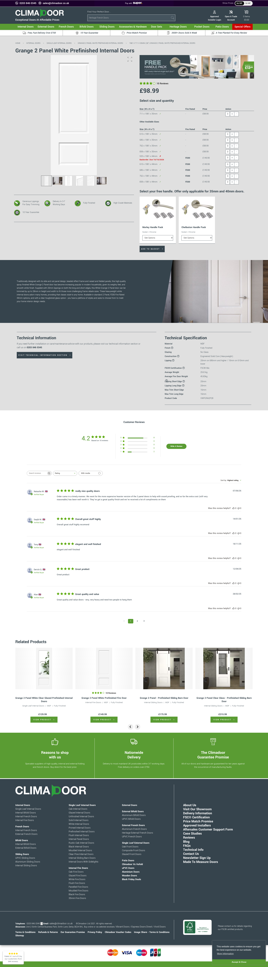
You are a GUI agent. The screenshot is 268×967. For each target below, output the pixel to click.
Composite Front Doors (133, 850)
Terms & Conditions (25, 932)
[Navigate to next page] (144, 621)
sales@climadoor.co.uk (56, 3)
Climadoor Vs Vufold (132, 864)
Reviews (189, 837)
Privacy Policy (95, 932)
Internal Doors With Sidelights (83, 861)
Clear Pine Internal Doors (81, 854)
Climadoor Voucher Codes (118, 932)
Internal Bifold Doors (25, 812)
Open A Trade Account (231, 18)
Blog (186, 841)
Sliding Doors (22, 854)
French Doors (22, 826)
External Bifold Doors (25, 848)
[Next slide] (137, 727)
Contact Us (191, 854)
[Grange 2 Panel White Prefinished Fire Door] (104, 668)
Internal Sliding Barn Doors (82, 858)
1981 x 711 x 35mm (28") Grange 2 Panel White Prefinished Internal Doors (162, 43)
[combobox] (65, 473)
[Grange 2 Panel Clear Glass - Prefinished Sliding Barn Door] (224, 668)
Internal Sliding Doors (153, 702)
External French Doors (26, 834)
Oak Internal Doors (78, 809)
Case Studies (192, 833)
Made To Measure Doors (200, 862)
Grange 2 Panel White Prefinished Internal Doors (100, 43)
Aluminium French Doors (134, 829)
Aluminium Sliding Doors (27, 861)
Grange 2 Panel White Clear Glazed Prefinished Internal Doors (44, 699)
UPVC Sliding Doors (25, 858)
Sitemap (19, 935)
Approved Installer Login (214, 18)
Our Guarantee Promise (73, 932)
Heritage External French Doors (137, 833)
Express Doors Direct (141, 926)
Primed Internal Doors (79, 828)
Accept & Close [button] (239, 962)
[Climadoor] (39, 16)
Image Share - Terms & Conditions (151, 932)
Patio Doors (128, 860)
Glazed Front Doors (131, 854)
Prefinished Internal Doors (81, 831)
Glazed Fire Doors (77, 875)
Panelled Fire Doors (78, 887)
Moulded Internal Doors (80, 850)
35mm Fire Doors (77, 898)
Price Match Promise (198, 821)
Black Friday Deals (131, 879)
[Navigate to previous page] (124, 621)
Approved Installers (197, 825)
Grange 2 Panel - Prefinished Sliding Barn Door (164, 698)
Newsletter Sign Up (197, 858)
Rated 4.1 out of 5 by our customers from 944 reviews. (13, 959)
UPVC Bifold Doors (131, 819)
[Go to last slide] (130, 727)
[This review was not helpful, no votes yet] (238, 508)
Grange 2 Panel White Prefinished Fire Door (104, 698)
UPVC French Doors (132, 836)
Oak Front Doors (130, 846)
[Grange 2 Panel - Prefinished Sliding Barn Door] (164, 668)
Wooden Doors (129, 875)
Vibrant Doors (122, 926)
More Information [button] (225, 953)
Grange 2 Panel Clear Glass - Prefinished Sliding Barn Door (224, 699)
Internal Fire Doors (93, 702)
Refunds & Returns (48, 932)
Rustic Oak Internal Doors (81, 843)
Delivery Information (197, 813)
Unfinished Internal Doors (81, 816)
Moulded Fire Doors (78, 890)
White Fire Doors (77, 879)
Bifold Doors (21, 840)
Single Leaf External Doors (135, 843)
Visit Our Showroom (197, 809)
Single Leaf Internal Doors (59, 43)
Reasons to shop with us (55, 755)
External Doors (129, 805)
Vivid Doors (160, 926)
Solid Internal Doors (78, 820)
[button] (130, 59)
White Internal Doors (79, 824)
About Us (189, 805)
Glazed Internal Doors (79, 812)
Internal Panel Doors (79, 839)
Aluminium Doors (130, 872)
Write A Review (176, 446)
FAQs (187, 845)
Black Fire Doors (77, 894)
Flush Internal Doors (79, 835)
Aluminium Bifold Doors (134, 815)
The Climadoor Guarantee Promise (213, 755)
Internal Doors (33, 43)
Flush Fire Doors (77, 883)
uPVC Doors (128, 868)
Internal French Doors (26, 816)
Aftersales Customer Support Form (208, 829)
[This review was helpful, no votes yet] (233, 508)
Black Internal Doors (79, 846)
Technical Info (193, 850)
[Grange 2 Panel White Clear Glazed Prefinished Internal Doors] (44, 668)
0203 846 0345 (28, 3)
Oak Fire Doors (76, 872)
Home (17, 43)
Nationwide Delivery (134, 755)
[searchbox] (36, 473)
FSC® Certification (196, 817)
